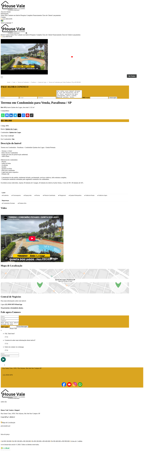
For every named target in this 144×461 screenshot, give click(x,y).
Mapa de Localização (8, 422)
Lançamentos (57, 15)
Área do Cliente (6, 12)
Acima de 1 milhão (76, 441)
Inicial (3, 35)
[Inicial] (13, 10)
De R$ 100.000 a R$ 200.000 (21, 441)
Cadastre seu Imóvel (14, 15)
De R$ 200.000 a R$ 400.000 (41, 441)
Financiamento (37, 15)
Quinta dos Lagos (11, 129)
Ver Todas (132, 76)
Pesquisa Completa (26, 15)
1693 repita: (5, 327)
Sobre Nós (4, 15)
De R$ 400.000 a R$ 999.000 (60, 441)
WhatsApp (18, 304)
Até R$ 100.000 (6, 441)
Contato (3, 17)
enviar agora (112, 97)
